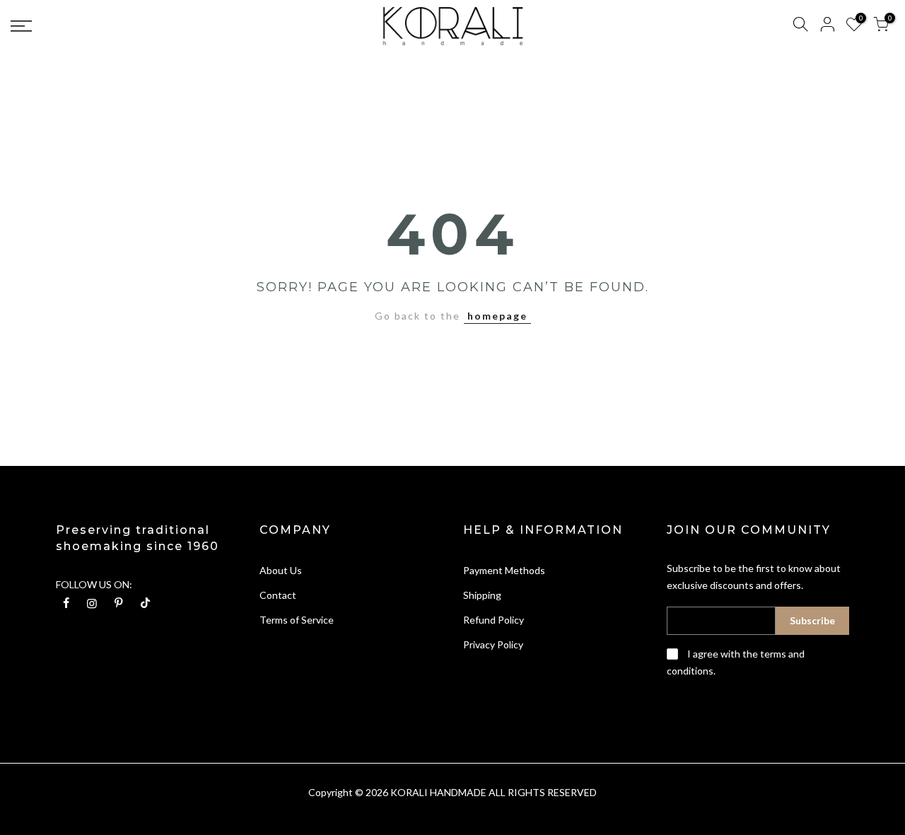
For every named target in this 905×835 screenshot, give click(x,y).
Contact (277, 595)
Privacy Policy (493, 644)
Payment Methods (504, 570)
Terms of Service (296, 620)
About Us (280, 570)
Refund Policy (493, 620)
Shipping (482, 595)
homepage (497, 316)
